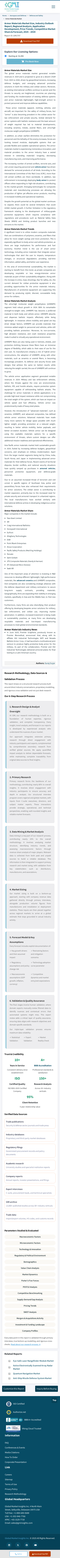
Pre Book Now (32, 61)
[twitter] (18, 1545)
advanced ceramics (25, 580)
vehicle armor (41, 167)
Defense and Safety (36, 15)
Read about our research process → (25, 1344)
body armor (42, 180)
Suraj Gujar (50, 663)
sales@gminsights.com (22, 1522)
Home (4, 15)
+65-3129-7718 (18, 1519)
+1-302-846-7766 (17, 1516)
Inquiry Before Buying (47, 1388)
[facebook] (26, 1545)
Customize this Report (13, 1388)
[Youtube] (35, 1545)
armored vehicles (47, 468)
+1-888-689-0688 (21, 1513)
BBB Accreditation (42, 1065)
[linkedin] (9, 1545)
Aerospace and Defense (18, 15)
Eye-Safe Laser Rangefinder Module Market (33, 1360)
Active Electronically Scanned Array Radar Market (33, 1367)
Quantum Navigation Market (26, 1373)
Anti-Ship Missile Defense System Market (32, 1378)
